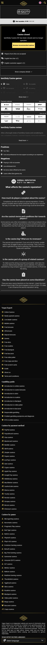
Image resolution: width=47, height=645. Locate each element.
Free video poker (9, 357)
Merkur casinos (9, 568)
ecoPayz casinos (10, 460)
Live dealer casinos (10, 320)
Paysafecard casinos (11, 434)
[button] (23, 640)
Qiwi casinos (8, 464)
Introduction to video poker (13, 405)
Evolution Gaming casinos (13, 545)
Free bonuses (8, 327)
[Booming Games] (6, 121)
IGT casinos (8, 564)
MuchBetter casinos (11, 483)
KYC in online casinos (11, 420)
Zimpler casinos (9, 452)
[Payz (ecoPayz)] (40, 105)
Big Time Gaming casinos (12, 553)
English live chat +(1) (11, 58)
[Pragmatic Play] (17, 117)
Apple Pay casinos (10, 471)
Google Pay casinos (11, 475)
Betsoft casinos (9, 549)
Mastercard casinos (11, 441)
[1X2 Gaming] (40, 117)
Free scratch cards (10, 365)
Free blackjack (9, 350)
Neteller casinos (9, 445)
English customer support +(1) (14, 63)
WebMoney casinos (10, 479)
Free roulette (8, 346)
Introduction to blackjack (12, 401)
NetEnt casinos (9, 534)
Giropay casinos (9, 501)
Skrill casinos (8, 449)
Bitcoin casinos (9, 505)
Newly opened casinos (11, 316)
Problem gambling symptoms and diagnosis (19, 416)
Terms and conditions (11, 376)
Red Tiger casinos (10, 530)
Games (6, 339)
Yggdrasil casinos (10, 583)
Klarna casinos (9, 490)
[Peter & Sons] (17, 121)
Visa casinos (8, 437)
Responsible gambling (11, 412)
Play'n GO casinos (10, 541)
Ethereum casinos (10, 509)
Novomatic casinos (10, 523)
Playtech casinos (10, 538)
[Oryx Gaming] (40, 121)
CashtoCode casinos (11, 486)
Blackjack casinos (10, 594)
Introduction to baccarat (12, 409)
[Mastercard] (6, 109)
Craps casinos (9, 609)
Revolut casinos (9, 498)
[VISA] (17, 109)
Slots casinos (8, 587)
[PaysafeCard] (29, 105)
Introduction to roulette (12, 397)
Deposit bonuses (10, 335)
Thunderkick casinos (11, 579)
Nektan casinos (9, 572)
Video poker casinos (11, 598)
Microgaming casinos (11, 519)
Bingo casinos (9, 602)
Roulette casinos (10, 590)
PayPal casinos (9, 430)
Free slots (7, 342)
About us (7, 372)
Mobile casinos (9, 323)
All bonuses (8, 331)
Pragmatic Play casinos (12, 526)
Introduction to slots (11, 394)
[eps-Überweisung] (29, 109)
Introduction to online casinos (14, 386)
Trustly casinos (9, 494)
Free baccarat (9, 354)
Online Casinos (9, 312)
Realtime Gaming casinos (13, 575)
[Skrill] (6, 105)
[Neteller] (17, 105)
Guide (6, 369)
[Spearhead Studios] (29, 121)
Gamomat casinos (10, 557)
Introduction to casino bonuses (14, 390)
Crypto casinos (9, 468)
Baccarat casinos (10, 606)
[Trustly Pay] (40, 109)
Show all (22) (42, 101)
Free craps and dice (10, 361)
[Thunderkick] (29, 117)
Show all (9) (43, 113)
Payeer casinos (9, 456)
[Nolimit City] (6, 117)
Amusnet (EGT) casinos (12, 560)
